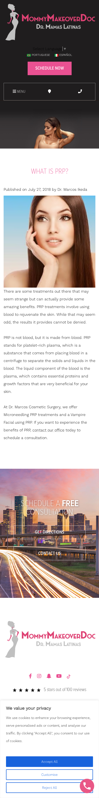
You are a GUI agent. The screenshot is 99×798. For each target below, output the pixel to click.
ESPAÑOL (65, 55)
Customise (49, 775)
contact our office (48, 430)
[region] (49, 749)
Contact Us (49, 553)
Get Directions (49, 532)
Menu (20, 91)
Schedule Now (49, 68)
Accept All (49, 762)
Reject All (49, 788)
